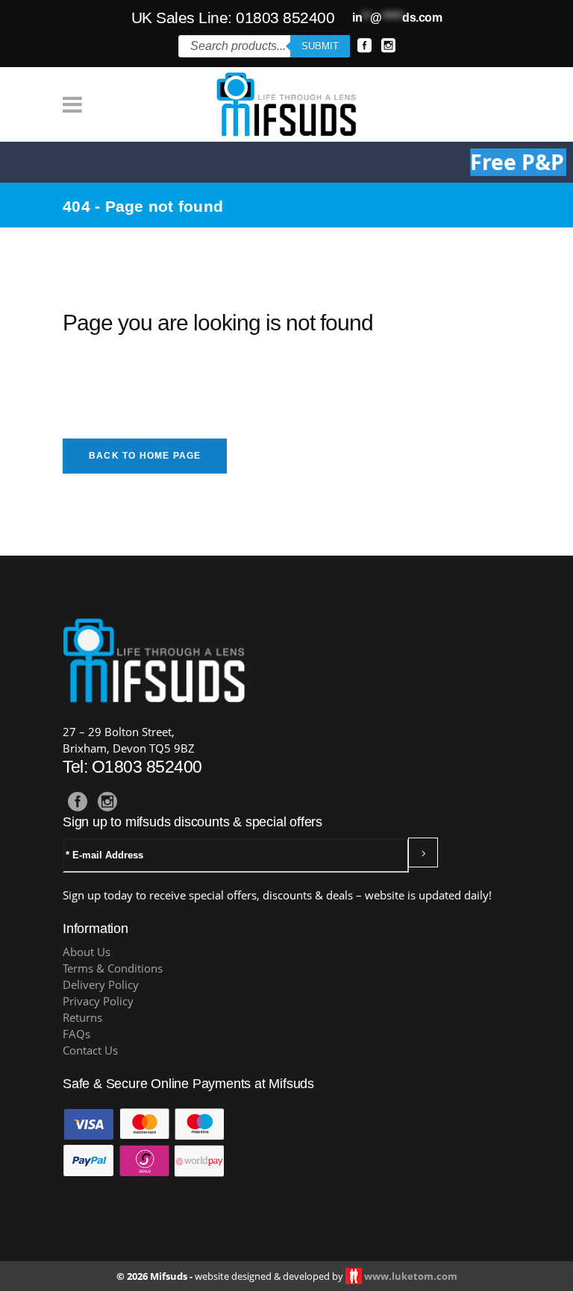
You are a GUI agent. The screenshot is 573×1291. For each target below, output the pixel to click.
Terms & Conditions (113, 968)
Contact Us (90, 1050)
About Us (86, 952)
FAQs (76, 1034)
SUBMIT (320, 45)
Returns (82, 1018)
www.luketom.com (410, 1276)
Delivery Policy (101, 985)
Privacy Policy (98, 1001)
